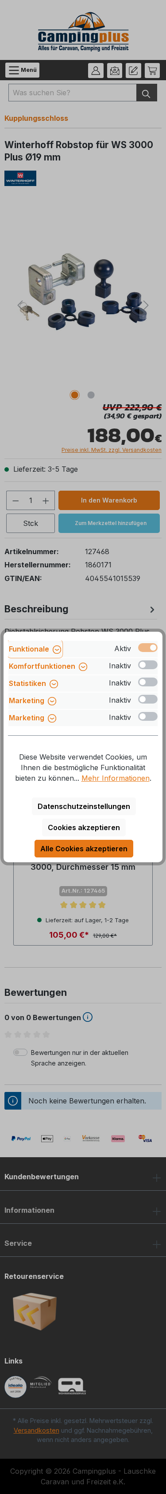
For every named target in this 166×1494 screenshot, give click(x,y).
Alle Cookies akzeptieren (83, 848)
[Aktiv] (148, 647)
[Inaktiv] (148, 664)
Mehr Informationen (115, 778)
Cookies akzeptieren (84, 827)
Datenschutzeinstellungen (84, 806)
